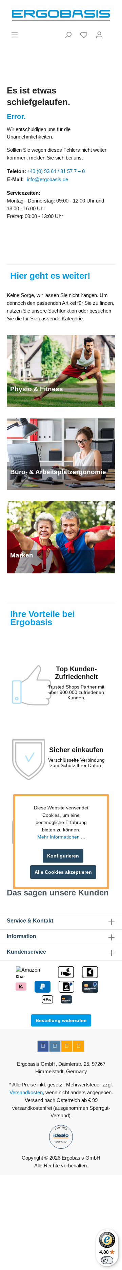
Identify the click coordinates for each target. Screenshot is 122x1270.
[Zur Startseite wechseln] (61, 15)
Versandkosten (26, 1092)
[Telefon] (78, 1046)
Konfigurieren (63, 856)
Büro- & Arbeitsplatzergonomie (58, 471)
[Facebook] (43, 1046)
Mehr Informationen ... (61, 837)
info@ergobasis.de (47, 179)
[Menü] (14, 34)
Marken (21, 555)
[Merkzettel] (84, 34)
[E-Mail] (66, 1046)
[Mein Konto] (99, 34)
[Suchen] (68, 34)
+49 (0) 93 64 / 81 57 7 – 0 (56, 171)
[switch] (107, 1260)
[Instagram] (54, 1046)
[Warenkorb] (111, 32)
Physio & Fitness (36, 389)
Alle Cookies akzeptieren (63, 872)
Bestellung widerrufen (61, 1020)
